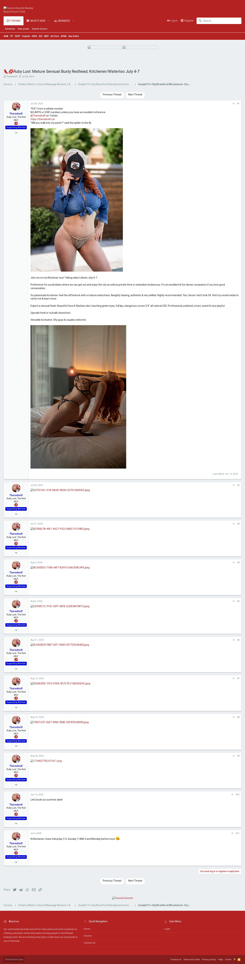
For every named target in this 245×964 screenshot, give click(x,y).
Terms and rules (191, 959)
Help (220, 959)
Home (87, 928)
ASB (6, 36)
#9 (238, 756)
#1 (238, 103)
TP (11, 36)
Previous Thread (112, 94)
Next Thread (135, 94)
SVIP (17, 36)
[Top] (234, 959)
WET (46, 36)
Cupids (26, 36)
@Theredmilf (38, 115)
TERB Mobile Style (14, 959)
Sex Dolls (73, 36)
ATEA (64, 36)
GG (40, 36)
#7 (238, 678)
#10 (238, 794)
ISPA (34, 36)
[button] (48, 20)
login (167, 928)
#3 (238, 524)
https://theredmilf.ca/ (42, 119)
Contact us (89, 942)
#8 (238, 717)
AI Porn (55, 36)
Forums (88, 935)
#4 (238, 562)
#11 (238, 833)
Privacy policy (209, 959)
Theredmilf (11, 76)
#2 (238, 485)
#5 (238, 601)
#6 (238, 640)
